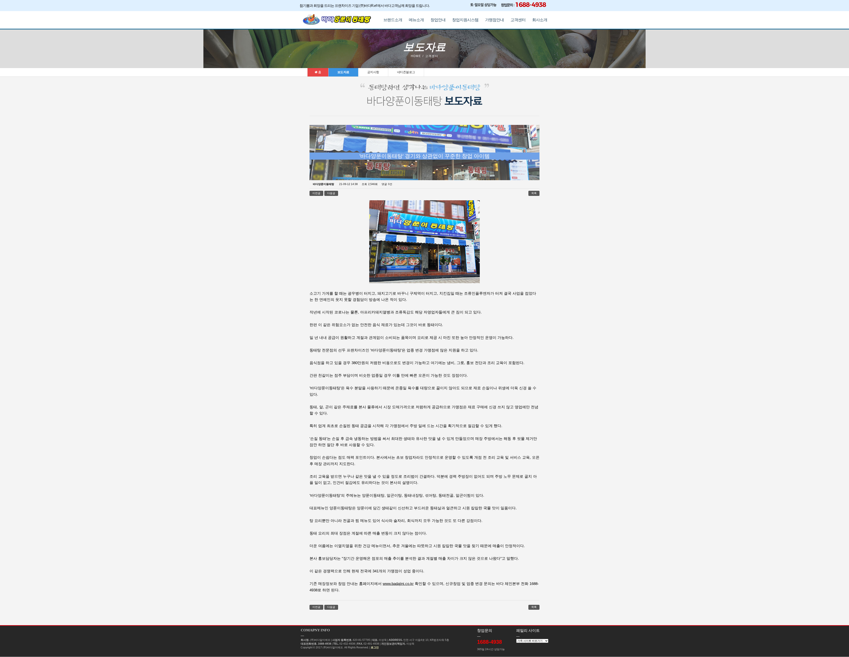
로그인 (375, 647)
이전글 (316, 193)
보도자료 (343, 72)
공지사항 (373, 72)
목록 (534, 193)
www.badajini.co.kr (398, 584)
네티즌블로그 (406, 72)
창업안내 (438, 20)
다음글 (331, 193)
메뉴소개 (416, 20)
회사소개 (539, 20)
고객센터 (518, 20)
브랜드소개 (392, 20)
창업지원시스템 (465, 20)
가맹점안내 (494, 20)
